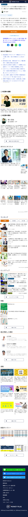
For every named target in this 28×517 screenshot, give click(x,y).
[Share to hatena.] (20, 45)
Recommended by (21, 211)
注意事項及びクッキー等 (8, 490)
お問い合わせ (6, 492)
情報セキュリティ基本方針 (9, 485)
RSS (4, 497)
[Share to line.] (16, 45)
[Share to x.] (12, 45)
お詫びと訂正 (6, 500)
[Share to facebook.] (8, 45)
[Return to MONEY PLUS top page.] (14, 1)
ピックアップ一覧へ (14, 297)
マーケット (3, 15)
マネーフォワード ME (8, 502)
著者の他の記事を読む (14, 141)
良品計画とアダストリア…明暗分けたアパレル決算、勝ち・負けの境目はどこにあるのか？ (14, 57)
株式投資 (10, 15)
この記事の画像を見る (13, 35)
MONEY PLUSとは (7, 481)
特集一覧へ (14, 327)
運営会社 (5, 483)
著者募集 (5, 495)
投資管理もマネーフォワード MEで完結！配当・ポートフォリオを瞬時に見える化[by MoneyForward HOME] (14, 40)
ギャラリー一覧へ (14, 455)
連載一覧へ (14, 421)
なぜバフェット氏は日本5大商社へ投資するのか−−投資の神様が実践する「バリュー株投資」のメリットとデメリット (14, 71)
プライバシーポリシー (8, 488)
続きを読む (14, 32)
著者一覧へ (14, 359)
